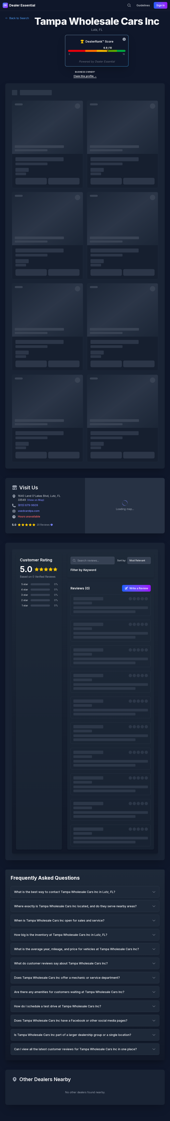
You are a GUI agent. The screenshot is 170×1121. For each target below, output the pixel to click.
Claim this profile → (85, 76)
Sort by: (121, 560)
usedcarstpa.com (29, 510)
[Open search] (129, 5)
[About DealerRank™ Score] (124, 39)
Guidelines (143, 5)
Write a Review (138, 588)
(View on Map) (35, 499)
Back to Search (19, 18)
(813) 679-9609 (28, 505)
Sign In (160, 5)
